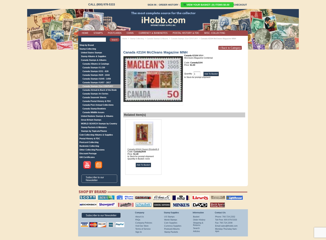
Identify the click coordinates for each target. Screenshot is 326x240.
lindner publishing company (104, 196)
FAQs (137, 220)
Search (196, 228)
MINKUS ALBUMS (178, 202)
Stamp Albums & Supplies (93, 56)
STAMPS (98, 33)
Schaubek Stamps (141, 202)
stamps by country (214, 202)
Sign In (152, 4)
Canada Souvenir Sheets (94, 97)
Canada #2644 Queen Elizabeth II (143, 149)
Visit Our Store (142, 226)
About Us (139, 217)
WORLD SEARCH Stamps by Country (99, 123)
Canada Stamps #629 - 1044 (96, 75)
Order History (168, 4)
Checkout (240, 4)
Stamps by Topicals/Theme (94, 131)
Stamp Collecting (87, 49)
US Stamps (169, 217)
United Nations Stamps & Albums (97, 116)
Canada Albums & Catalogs (96, 64)
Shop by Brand (86, 45)
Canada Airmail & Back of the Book (100, 90)
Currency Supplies (172, 226)
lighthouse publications (230, 196)
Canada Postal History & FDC (97, 101)
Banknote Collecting (89, 146)
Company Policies (143, 223)
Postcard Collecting (88, 142)
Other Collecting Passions (92, 150)
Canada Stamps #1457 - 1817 (97, 82)
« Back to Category (230, 47)
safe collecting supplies (121, 196)
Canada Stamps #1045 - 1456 (97, 79)
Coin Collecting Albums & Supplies (96, 135)
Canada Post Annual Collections (98, 105)
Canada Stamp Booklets (94, 109)
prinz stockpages (177, 195)
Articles (196, 231)
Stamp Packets (171, 232)
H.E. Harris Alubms (160, 195)
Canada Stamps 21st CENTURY (98, 86)
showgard (101, 202)
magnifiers (83, 202)
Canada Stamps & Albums (93, 60)
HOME (85, 33)
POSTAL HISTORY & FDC (186, 33)
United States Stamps (91, 52)
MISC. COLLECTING (214, 33)
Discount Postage (88, 153)
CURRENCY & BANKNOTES (153, 33)
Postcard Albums (172, 229)
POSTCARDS (115, 33)
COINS (130, 33)
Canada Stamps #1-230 (94, 67)
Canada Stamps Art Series (95, 94)
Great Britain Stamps (91, 120)
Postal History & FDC (89, 138)
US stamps (211, 195)
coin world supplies (142, 195)
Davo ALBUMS (195, 202)
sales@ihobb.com (229, 226)
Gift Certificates (87, 157)
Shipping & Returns (198, 224)
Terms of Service (143, 229)
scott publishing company (85, 196)
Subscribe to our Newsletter (95, 179)
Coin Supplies (170, 223)
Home (124, 39)
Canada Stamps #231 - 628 (95, 71)
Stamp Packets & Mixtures (94, 127)
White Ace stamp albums (122, 203)
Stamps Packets (158, 202)
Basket (196, 217)
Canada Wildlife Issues (93, 112)
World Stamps (170, 220)
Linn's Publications (196, 195)
